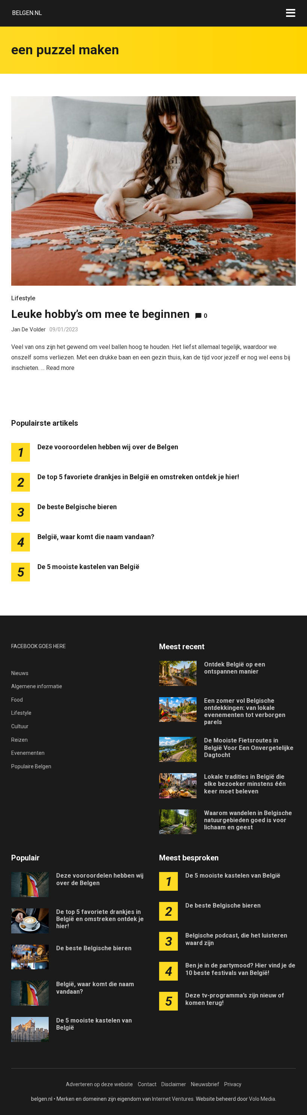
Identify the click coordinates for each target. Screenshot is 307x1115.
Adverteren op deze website (99, 1084)
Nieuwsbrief (205, 1084)
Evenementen (28, 753)
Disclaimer (173, 1084)
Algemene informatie (36, 686)
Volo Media (262, 1099)
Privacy (232, 1084)
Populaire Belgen (31, 766)
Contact (147, 1084)
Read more (60, 367)
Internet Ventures (173, 1099)
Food (17, 700)
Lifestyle (23, 298)
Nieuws (19, 673)
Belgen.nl (27, 12)
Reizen (19, 740)
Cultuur (19, 726)
